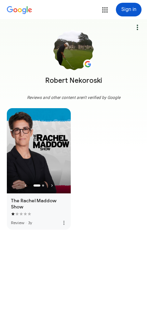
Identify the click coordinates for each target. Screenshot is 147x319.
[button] (105, 10)
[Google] (19, 10)
